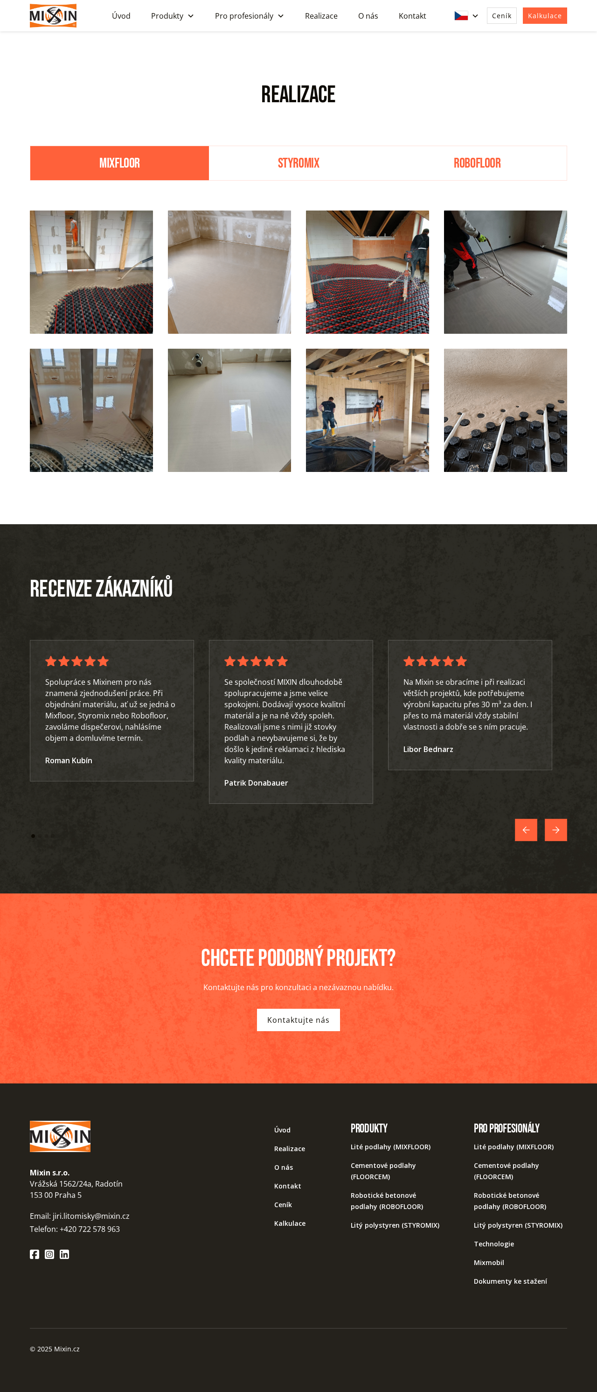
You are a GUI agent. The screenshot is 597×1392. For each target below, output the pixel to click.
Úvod (121, 16)
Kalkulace (545, 15)
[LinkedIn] (64, 1254)
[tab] (119, 163)
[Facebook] (34, 1254)
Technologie (494, 1243)
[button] (173, 16)
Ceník (502, 15)
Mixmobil (489, 1262)
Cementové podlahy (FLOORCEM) (383, 1171)
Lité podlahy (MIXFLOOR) (390, 1146)
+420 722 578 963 (90, 1229)
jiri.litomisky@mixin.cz (91, 1216)
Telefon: (45, 1229)
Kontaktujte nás (298, 1020)
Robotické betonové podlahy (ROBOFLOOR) (387, 1201)
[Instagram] (49, 1254)
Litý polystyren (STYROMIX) (395, 1225)
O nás (368, 16)
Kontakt (412, 16)
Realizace (321, 16)
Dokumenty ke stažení (510, 1281)
